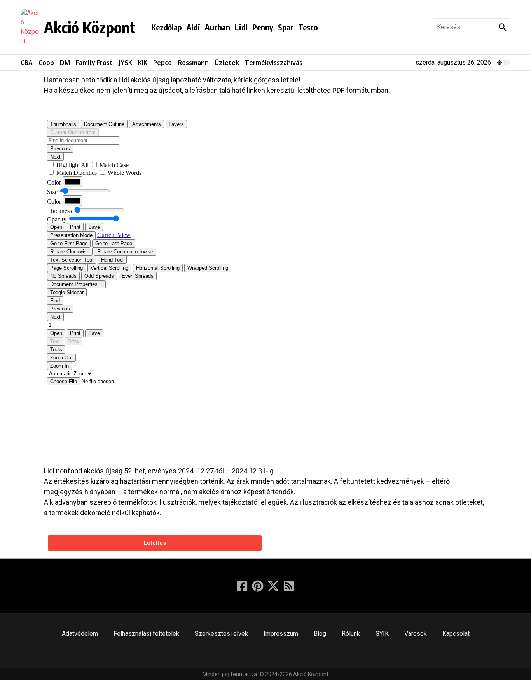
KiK (142, 62)
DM (65, 62)
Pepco (162, 62)
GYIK (382, 633)
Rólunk (351, 633)
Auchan (217, 27)
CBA (27, 62)
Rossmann (193, 62)
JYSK (125, 62)
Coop (46, 62)
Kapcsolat (456, 633)
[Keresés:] (464, 27)
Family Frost (94, 62)
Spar (285, 27)
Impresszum (281, 633)
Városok (415, 633)
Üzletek (227, 62)
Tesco (308, 27)
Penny (262, 27)
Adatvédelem (80, 633)
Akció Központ (90, 27)
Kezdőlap (166, 27)
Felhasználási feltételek (146, 633)
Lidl (241, 27)
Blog (320, 633)
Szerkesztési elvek (221, 633)
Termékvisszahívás (273, 62)
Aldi (193, 27)
